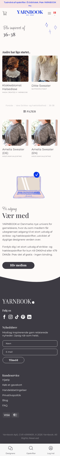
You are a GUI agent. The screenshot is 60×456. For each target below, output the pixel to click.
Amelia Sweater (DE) (13, 151)
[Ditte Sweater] (45, 69)
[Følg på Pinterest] (23, 317)
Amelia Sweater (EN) (43, 151)
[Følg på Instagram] (10, 317)
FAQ (4, 405)
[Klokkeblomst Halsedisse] (15, 69)
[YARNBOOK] (30, 13)
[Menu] (49, 13)
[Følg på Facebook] (4, 317)
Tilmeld (13, 360)
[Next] (56, 73)
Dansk (55, 13)
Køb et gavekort (12, 384)
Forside (9, 105)
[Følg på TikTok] (17, 317)
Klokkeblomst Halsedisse (12, 87)
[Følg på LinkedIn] (29, 317)
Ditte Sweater (41, 85)
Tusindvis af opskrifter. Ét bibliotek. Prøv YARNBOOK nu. (30, 4)
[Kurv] (4, 13)
